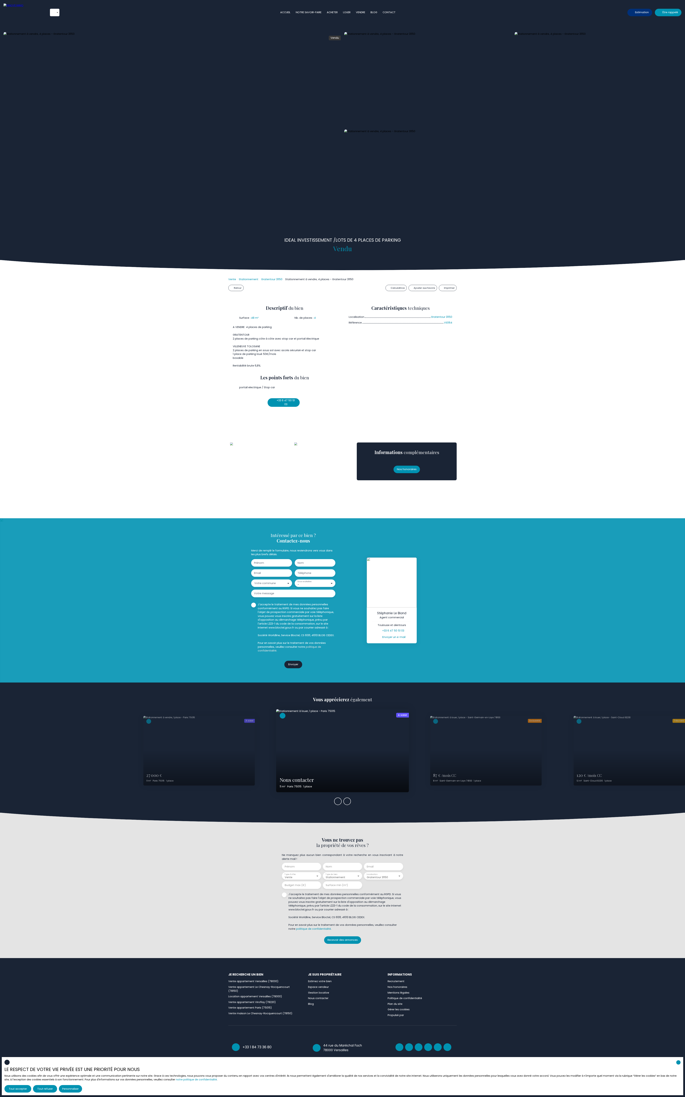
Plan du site (395, 1004)
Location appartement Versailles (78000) (255, 996)
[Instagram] (409, 1047)
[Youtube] (447, 1047)
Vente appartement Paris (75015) (250, 1007)
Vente (232, 279)
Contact (389, 12)
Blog (374, 12)
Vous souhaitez (304, 582)
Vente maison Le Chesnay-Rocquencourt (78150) (260, 1013)
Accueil (285, 12)
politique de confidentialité (313, 929)
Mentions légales (398, 992)
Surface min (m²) (337, 885)
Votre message (264, 593)
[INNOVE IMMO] (23, 12)
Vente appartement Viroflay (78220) (252, 1002)
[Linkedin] (419, 1047)
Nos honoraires (397, 987)
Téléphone (304, 573)
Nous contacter (318, 998)
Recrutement (396, 981)
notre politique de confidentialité (196, 1079)
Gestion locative (318, 992)
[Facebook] (399, 1047)
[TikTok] (438, 1047)
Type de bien (331, 874)
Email (257, 573)
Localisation (372, 874)
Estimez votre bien (320, 981)
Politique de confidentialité (405, 998)
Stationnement (248, 279)
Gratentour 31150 (271, 279)
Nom (301, 562)
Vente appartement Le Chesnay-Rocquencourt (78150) (259, 989)
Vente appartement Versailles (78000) (253, 981)
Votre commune (265, 583)
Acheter (332, 12)
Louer (347, 12)
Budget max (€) (295, 885)
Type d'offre (290, 874)
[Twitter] (428, 1047)
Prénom (259, 562)
